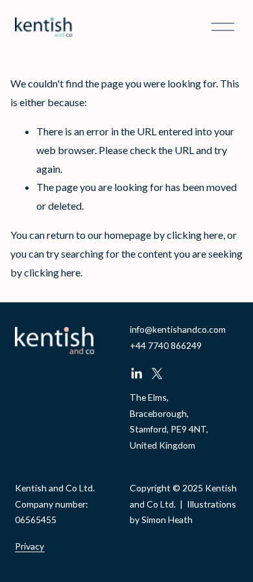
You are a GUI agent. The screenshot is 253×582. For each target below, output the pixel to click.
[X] (157, 373)
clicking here (195, 235)
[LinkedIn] (136, 373)
